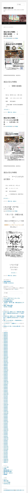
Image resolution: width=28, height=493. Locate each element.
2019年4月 (6, 377)
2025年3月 (6, 344)
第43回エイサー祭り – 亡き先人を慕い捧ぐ (12, 326)
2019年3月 (6, 378)
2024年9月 (6, 345)
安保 (12, 490)
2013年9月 (6, 432)
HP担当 (16, 38)
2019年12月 (6, 370)
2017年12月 (6, 393)
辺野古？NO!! (22, 490)
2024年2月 (6, 350)
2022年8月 (6, 352)
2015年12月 (6, 411)
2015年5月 (6, 419)
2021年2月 (6, 361)
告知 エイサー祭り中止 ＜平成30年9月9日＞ (13, 320)
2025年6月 (6, 341)
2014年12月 (6, 421)
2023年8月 (6, 351)
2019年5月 (6, 375)
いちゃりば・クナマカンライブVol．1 (11, 208)
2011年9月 (6, 450)
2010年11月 (6, 460)
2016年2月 (6, 410)
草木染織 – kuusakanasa (9, 283)
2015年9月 (6, 414)
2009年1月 (6, 462)
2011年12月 (6, 446)
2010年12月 (6, 459)
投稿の (6, 480)
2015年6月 (6, 417)
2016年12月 (6, 404)
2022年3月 (6, 354)
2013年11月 (6, 430)
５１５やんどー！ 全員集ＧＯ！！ (11, 323)
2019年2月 (6, 380)
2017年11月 (6, 394)
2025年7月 (6, 339)
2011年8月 (6, 452)
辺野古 (18, 490)
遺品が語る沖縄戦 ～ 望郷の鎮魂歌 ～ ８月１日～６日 (11, 34)
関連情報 (5, 474)
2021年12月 (6, 357)
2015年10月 (6, 413)
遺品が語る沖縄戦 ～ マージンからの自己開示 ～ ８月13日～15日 (11, 121)
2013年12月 (6, 429)
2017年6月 (6, 398)
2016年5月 (6, 409)
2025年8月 (6, 338)
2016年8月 (6, 406)
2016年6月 (6, 407)
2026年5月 (6, 332)
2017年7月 (6, 397)
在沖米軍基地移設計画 (7, 490)
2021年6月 (6, 360)
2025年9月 (6, 337)
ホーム (5, 23)
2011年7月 (6, 453)
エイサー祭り (6, 467)
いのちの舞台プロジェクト (9, 299)
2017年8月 (6, 396)
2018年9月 (6, 384)
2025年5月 (6, 342)
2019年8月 (6, 373)
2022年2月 (6, 355)
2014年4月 (6, 426)
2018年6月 (6, 387)
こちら (15, 289)
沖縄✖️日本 (15, 490)
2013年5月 (6, 434)
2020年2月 (6, 368)
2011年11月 (6, 447)
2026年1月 (6, 335)
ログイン (5, 479)
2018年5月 (6, 388)
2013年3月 (6, 436)
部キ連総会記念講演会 (8, 301)
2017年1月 (6, 403)
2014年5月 (6, 424)
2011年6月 (6, 455)
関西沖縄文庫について (8, 470)
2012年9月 (6, 440)
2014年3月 (6, 427)
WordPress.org (7, 483)
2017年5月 (6, 400)
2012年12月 (6, 437)
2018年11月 (6, 383)
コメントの (7, 482)
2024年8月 (6, 347)
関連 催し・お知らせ (12, 112)
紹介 (9, 23)
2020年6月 (6, 367)
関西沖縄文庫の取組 (8, 471)
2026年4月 (6, 334)
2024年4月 (6, 348)
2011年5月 (6, 456)
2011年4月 (6, 457)
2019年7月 (6, 374)
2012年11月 (6, 439)
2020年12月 (6, 362)
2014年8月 (6, 423)
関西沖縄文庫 (8, 8)
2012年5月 (6, 444)
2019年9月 (6, 371)
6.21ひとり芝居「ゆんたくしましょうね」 (12, 298)
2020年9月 (6, 364)
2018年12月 (6, 381)
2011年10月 (6, 449)
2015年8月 (6, 416)
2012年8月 (6, 442)
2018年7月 (6, 385)
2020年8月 (6, 365)
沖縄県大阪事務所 (7, 281)
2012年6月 (6, 443)
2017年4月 (6, 401)
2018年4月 (6, 390)
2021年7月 (6, 358)
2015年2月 (6, 420)
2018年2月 (6, 391)
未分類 (5, 468)
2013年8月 (6, 433)
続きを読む (7, 109)
